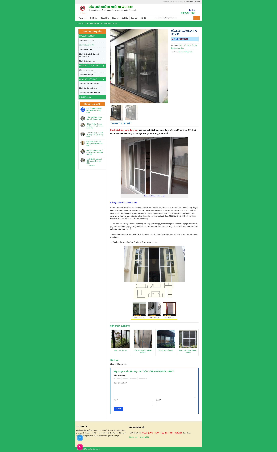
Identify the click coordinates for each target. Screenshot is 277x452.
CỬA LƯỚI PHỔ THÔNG (88, 79)
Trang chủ (82, 18)
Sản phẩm (105, 18)
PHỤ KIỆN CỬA (85, 97)
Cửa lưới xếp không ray (87, 61)
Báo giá (134, 18)
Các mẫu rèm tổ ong (86, 70)
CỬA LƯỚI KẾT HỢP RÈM (88, 66)
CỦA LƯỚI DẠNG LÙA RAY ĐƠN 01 (188, 351)
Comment (90, 166)
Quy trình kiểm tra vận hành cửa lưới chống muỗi (94, 110)
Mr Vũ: (180, 39)
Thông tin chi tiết (121, 123)
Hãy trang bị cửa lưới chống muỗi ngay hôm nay (94, 143)
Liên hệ (143, 18)
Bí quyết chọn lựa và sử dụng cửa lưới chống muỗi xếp (94, 126)
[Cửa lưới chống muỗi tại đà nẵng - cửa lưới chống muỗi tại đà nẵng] (108, 9)
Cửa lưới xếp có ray (86, 49)
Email (158, 400)
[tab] (121, 123)
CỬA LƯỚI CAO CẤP (92, 24)
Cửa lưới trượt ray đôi (86, 40)
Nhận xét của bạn (120, 383)
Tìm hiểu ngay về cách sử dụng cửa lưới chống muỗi (94, 135)
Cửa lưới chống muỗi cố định (89, 83)
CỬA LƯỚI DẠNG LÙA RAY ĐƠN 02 (143, 351)
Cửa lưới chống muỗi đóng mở (89, 93)
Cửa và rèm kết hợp (86, 75)
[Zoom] (113, 101)
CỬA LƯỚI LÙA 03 (120, 350)
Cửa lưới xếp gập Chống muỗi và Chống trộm (89, 55)
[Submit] (196, 18)
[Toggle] (104, 37)
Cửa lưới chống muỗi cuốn (88, 88)
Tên (116, 400)
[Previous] (114, 60)
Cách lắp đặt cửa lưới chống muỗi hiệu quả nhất (94, 161)
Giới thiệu (93, 18)
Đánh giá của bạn (120, 375)
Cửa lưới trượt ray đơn (109, 24)
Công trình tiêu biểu (120, 18)
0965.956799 (144, 437)
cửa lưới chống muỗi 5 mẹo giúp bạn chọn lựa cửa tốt (94, 152)
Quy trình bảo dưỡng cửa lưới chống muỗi (94, 118)
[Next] (164, 60)
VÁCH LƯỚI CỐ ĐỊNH (166, 350)
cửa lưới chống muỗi (185, 52)
